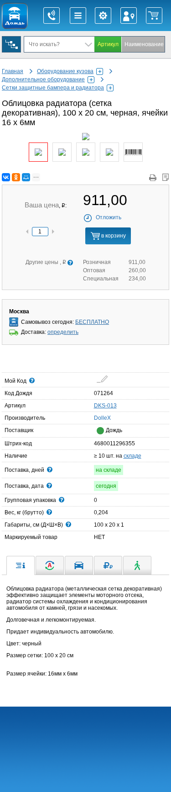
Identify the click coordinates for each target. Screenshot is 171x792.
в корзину (113, 235)
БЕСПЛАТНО (92, 322)
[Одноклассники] (16, 177)
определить (62, 332)
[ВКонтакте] (6, 177)
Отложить (108, 217)
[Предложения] (108, 565)
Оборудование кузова (65, 71)
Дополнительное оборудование (43, 79)
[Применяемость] (79, 565)
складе (132, 456)
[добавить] (102, 379)
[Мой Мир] (26, 177)
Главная (12, 71)
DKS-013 (105, 405)
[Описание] (20, 565)
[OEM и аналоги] (50, 565)
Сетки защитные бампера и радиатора (53, 87)
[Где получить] (137, 565)
